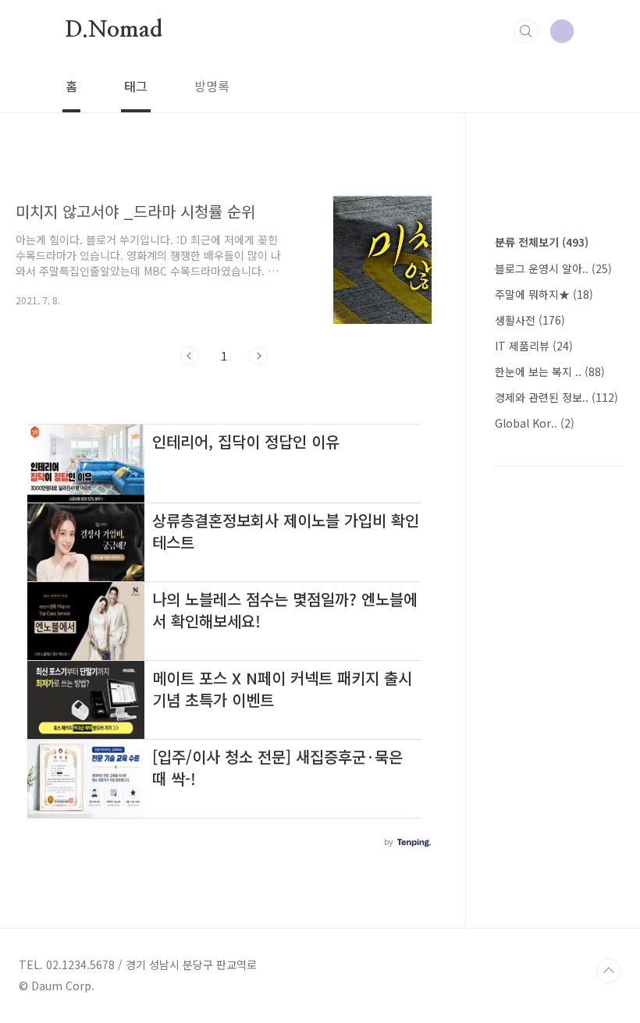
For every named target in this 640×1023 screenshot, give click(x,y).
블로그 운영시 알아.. (553, 268)
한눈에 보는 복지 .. (550, 371)
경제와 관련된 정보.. (556, 397)
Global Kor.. (534, 423)
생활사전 (530, 320)
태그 (136, 85)
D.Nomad (114, 30)
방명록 (211, 85)
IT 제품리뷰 (534, 345)
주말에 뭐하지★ (544, 294)
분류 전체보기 (541, 242)
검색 (526, 31)
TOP (608, 970)
